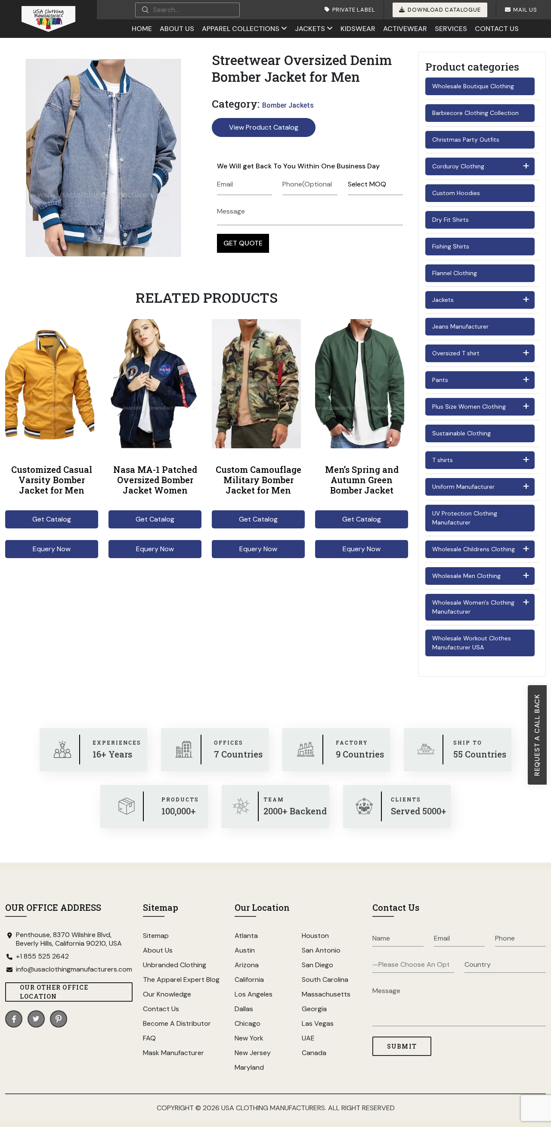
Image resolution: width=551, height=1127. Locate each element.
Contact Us (497, 28)
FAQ (149, 1038)
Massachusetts (326, 994)
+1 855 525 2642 (42, 956)
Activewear (405, 28)
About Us (177, 28)
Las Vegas (318, 1023)
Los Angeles (253, 994)
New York (249, 1038)
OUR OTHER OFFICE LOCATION (54, 991)
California (249, 979)
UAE (308, 1038)
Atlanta (246, 935)
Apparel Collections (240, 28)
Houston (315, 935)
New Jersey (253, 1052)
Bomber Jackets (288, 105)
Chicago (247, 1023)
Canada (314, 1052)
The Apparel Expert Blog (181, 979)
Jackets (310, 28)
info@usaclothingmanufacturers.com (74, 969)
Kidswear (358, 28)
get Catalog (51, 519)
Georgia (314, 1008)
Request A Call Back (537, 735)
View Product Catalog (263, 127)
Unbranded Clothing (174, 964)
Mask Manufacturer (173, 1052)
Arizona (247, 964)
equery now (52, 548)
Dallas (244, 1008)
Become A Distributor (177, 1023)
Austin (245, 950)
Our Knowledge (167, 994)
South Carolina (325, 979)
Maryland (249, 1067)
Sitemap (156, 935)
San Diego (317, 964)
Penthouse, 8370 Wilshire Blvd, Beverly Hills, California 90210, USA (69, 939)
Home (142, 28)
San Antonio (321, 950)
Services (451, 28)
